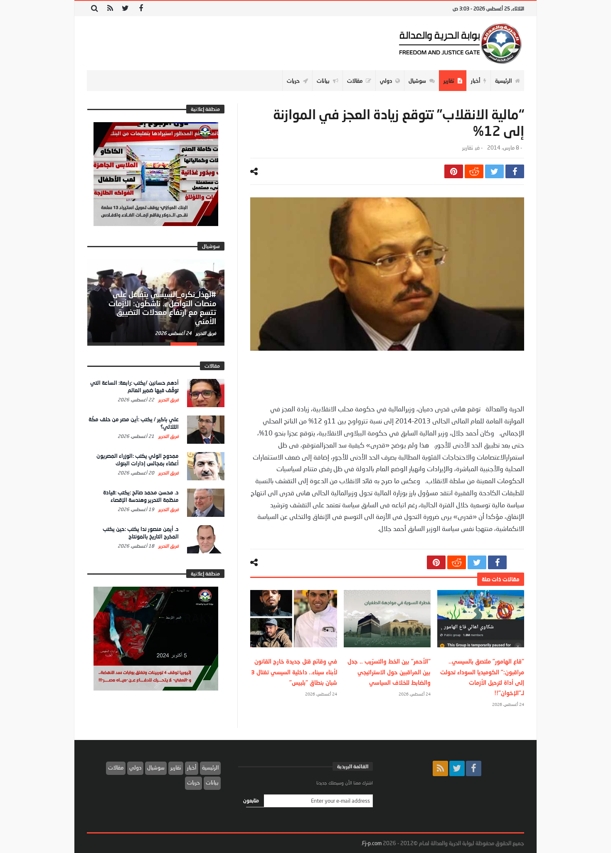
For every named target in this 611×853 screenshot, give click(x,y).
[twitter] (494, 171)
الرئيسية (210, 767)
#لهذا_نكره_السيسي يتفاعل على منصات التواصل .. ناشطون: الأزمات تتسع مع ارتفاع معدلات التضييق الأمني (162, 308)
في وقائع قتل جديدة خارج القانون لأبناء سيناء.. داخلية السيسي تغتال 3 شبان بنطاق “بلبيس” (294, 672)
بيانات (212, 782)
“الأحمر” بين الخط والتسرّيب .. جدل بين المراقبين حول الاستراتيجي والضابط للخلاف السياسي (389, 672)
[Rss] (110, 8)
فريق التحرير (205, 333)
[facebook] (514, 171)
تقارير (467, 148)
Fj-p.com (372, 843)
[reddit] (474, 171)
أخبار (191, 767)
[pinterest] (453, 171)
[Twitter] (125, 8)
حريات (193, 782)
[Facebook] (140, 8)
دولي (135, 767)
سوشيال (156, 767)
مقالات (115, 767)
